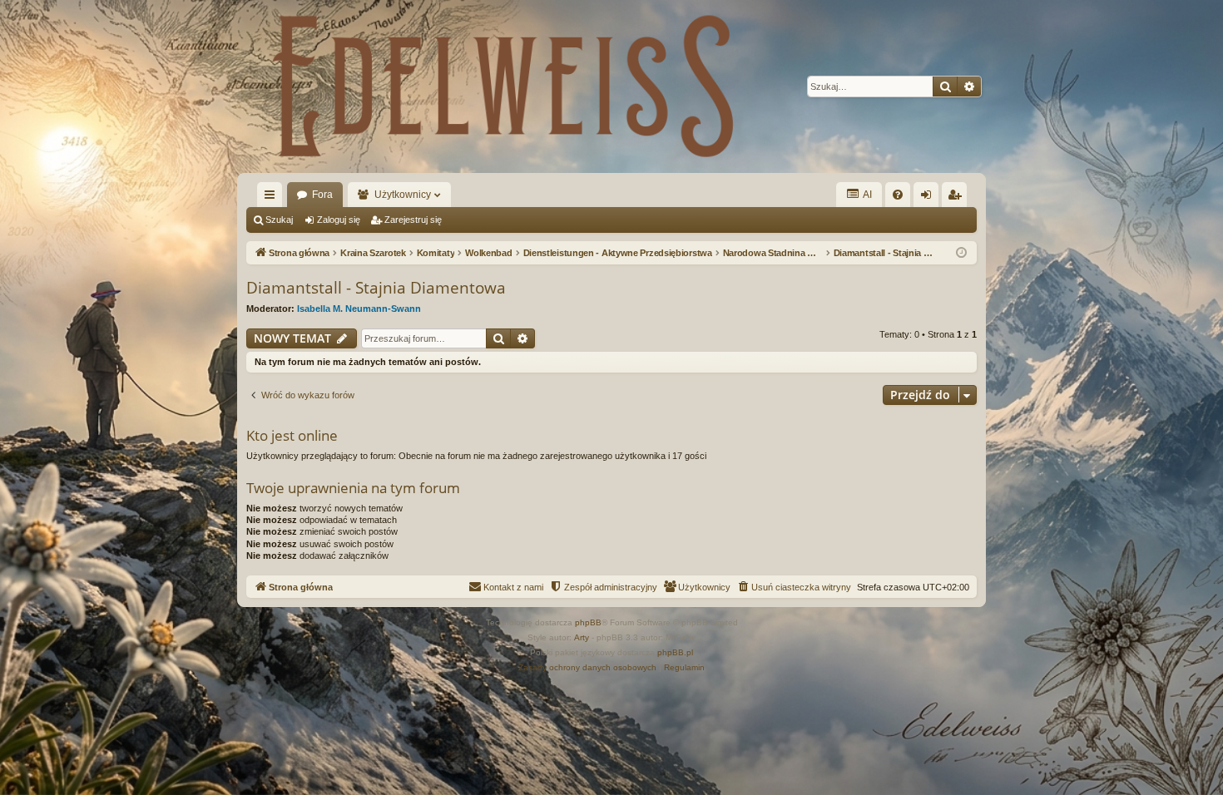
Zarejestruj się (413, 220)
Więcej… (273, 198)
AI (866, 194)
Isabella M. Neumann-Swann (359, 309)
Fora (322, 194)
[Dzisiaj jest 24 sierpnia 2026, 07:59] (961, 253)
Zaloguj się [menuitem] (929, 198)
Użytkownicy (402, 194)
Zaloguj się (338, 220)
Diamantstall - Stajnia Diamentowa (376, 288)
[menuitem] (897, 194)
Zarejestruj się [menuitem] (957, 198)
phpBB (588, 622)
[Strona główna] (503, 86)
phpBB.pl (675, 652)
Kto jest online (292, 435)
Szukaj (279, 220)
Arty (581, 637)
